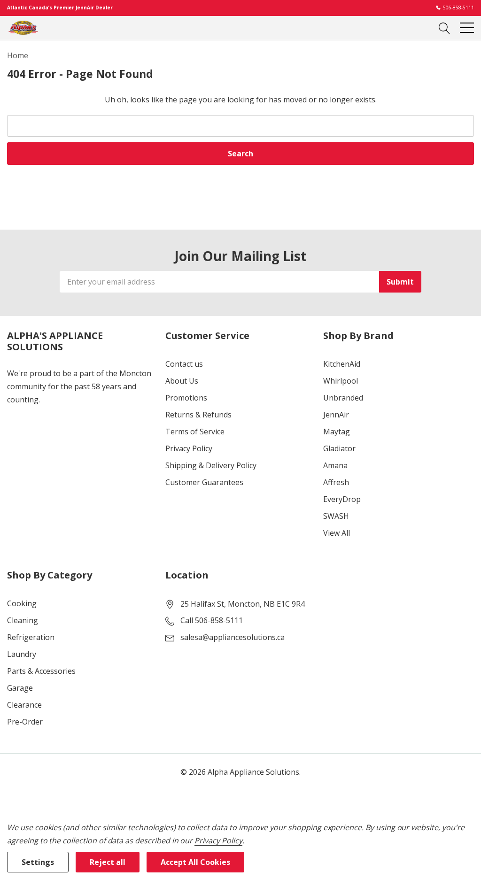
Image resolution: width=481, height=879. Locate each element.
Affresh (336, 482)
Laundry (21, 654)
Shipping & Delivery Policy (210, 465)
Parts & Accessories (41, 671)
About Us (181, 381)
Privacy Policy (188, 448)
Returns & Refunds (198, 414)
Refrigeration (30, 637)
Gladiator (339, 448)
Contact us (184, 364)
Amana (335, 465)
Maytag (336, 431)
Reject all (107, 862)
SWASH (336, 516)
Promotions (186, 398)
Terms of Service (195, 431)
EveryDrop (342, 499)
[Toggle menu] (467, 28)
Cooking (22, 603)
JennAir (336, 414)
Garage (20, 688)
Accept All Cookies (195, 862)
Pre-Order (25, 722)
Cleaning (22, 620)
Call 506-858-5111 (211, 620)
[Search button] (444, 27)
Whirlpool (340, 381)
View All (336, 533)
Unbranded (343, 398)
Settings (38, 862)
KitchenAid (341, 364)
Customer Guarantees (204, 482)
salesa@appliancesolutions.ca (232, 637)
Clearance (24, 705)
